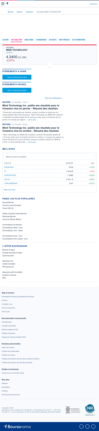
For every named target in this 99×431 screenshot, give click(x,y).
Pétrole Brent (9, 167)
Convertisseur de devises (12, 224)
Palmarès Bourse (9, 216)
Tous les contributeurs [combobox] (53, 98)
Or (5, 171)
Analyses (28, 40)
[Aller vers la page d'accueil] (7, 4)
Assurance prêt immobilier (12, 272)
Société (52, 40)
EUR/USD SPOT (10, 175)
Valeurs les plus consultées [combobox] (16, 156)
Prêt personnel (8, 266)
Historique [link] (64, 40)
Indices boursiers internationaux (14, 213)
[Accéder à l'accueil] (3, 11)
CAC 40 (7, 179)
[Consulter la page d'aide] (87, 3)
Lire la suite (32, 119)
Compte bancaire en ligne (12, 252)
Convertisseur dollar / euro (12, 227)
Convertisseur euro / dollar (12, 230)
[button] (3, 4)
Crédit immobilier (8, 264)
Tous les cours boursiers (11, 205)
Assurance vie (7, 261)
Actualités (16, 40)
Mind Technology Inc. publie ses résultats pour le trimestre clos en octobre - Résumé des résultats (30, 129)
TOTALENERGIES (10, 183)
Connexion (93, 4)
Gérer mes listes (9, 189)
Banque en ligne (8, 249)
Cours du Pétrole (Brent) (11, 219)
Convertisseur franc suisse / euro (15, 238)
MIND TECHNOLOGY (16, 49)
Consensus (41, 40)
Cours (5, 40)
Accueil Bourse (8, 202)
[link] (18, 296)
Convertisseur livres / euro (12, 236)
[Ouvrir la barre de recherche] (83, 3)
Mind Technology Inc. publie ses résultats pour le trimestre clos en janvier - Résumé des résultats (30, 107)
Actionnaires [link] (78, 40)
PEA (4, 278)
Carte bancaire (8, 255)
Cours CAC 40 (7, 208)
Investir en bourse (9, 275)
